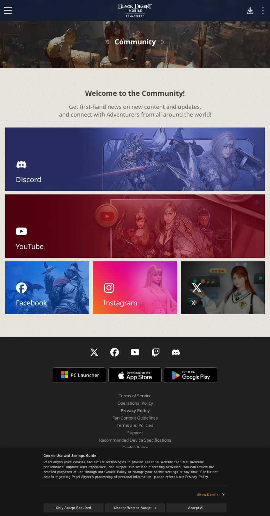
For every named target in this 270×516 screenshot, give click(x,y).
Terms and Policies (135, 425)
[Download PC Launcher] (250, 11)
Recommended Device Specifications (135, 440)
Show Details (207, 495)
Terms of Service (135, 396)
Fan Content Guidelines (135, 418)
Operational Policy (135, 403)
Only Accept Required (73, 508)
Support (135, 433)
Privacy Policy (135, 411)
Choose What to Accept (133, 508)
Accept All (196, 508)
